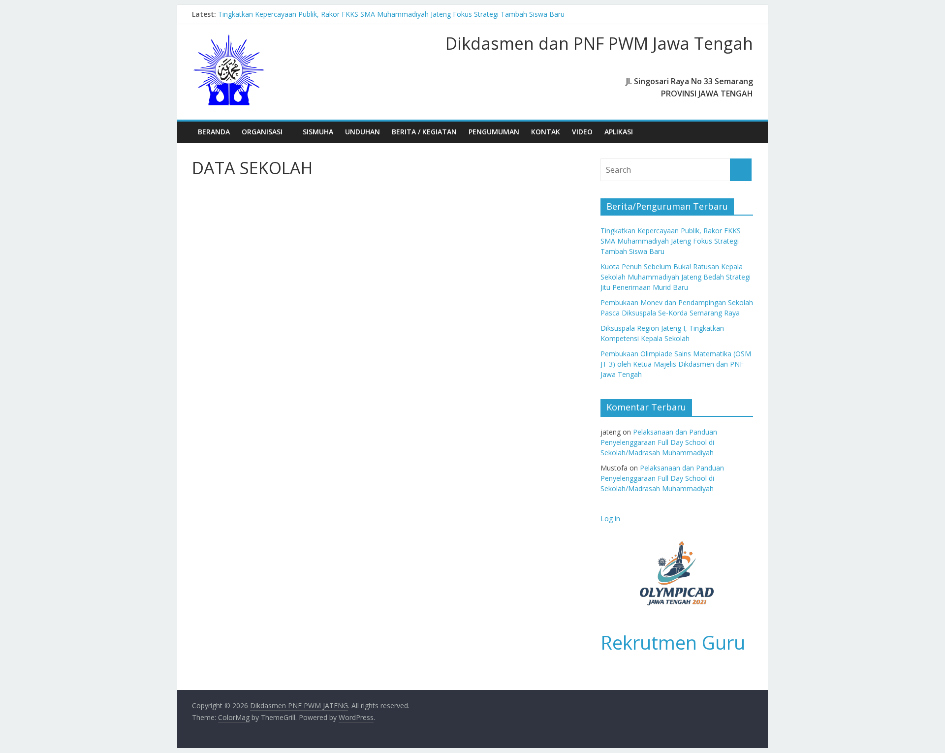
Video (582, 131)
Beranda (214, 131)
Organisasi (262, 131)
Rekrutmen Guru (672, 642)
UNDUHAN (362, 131)
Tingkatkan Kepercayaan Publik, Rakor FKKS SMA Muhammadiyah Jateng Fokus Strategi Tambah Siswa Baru (391, 14)
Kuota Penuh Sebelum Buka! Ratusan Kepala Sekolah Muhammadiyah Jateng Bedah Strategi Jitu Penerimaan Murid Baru (675, 277)
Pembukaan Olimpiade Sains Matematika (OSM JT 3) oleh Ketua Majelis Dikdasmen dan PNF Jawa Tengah (675, 364)
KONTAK (545, 131)
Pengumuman (494, 131)
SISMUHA (318, 131)
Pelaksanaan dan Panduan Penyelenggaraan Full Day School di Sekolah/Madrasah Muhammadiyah (658, 442)
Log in (610, 518)
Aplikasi (618, 131)
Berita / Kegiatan (424, 131)
